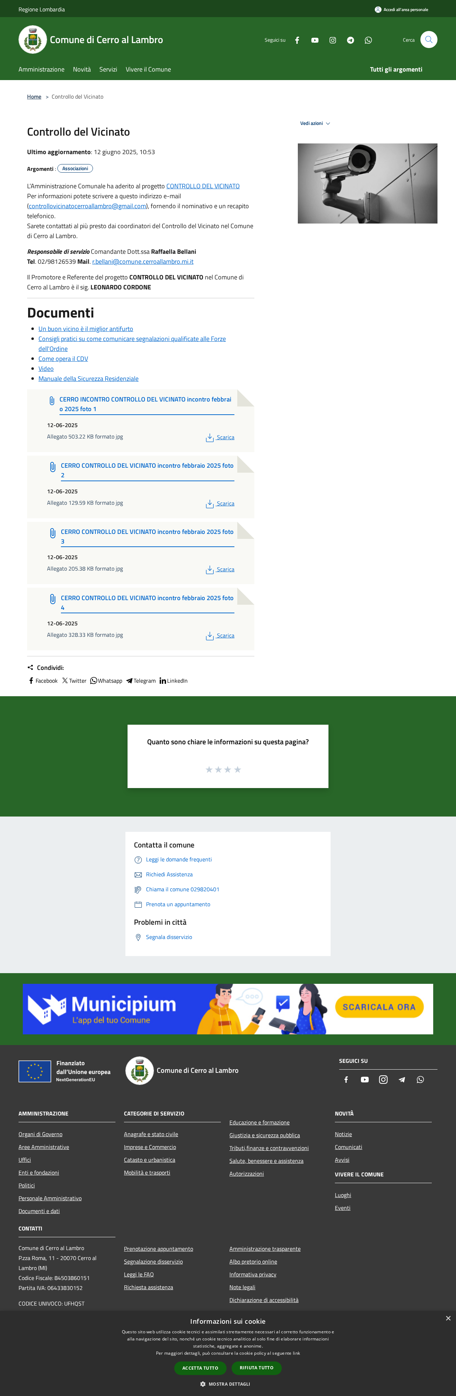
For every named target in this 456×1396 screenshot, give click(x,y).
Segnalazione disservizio (153, 1261)
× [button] (448, 1318)
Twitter (78, 680)
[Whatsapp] (365, 39)
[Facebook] (294, 39)
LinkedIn (177, 680)
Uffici (25, 1159)
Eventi (343, 1207)
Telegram (145, 680)
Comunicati (348, 1147)
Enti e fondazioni (39, 1172)
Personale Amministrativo (50, 1198)
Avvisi (342, 1159)
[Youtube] (312, 39)
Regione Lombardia (42, 9)
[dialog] (228, 1353)
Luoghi (343, 1195)
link (296, 1353)
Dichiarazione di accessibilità (264, 1300)
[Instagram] (330, 39)
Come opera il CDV (63, 358)
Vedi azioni (312, 123)
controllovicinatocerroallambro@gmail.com (87, 206)
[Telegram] (348, 39)
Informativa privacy (252, 1274)
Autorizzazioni (246, 1173)
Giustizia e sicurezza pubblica (264, 1135)
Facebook (47, 680)
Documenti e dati (39, 1211)
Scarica (225, 437)
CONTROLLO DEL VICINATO (203, 186)
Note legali (242, 1287)
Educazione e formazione (259, 1122)
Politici (27, 1185)
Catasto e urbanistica (149, 1159)
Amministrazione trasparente (265, 1248)
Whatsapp (110, 680)
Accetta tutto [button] (200, 1368)
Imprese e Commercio (150, 1147)
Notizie (343, 1134)
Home (34, 96)
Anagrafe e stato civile (151, 1134)
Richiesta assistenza (148, 1287)
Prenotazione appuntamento (158, 1248)
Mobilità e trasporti (147, 1172)
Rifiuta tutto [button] (257, 1368)
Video (46, 368)
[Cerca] (428, 39)
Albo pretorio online (253, 1261)
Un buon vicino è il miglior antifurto (85, 329)
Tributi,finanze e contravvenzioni (269, 1148)
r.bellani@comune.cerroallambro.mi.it (142, 261)
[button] (228, 1383)
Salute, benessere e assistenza (266, 1160)
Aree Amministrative (44, 1147)
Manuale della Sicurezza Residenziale (88, 378)
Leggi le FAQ (139, 1274)
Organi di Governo (40, 1134)
